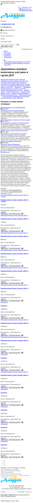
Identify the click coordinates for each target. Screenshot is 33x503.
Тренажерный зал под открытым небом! (12, 110)
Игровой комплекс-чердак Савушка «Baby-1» (15, 218)
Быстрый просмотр (15, 213)
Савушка (3, 212)
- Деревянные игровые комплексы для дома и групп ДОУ (16, 87)
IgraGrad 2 (4, 358)
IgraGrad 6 (4, 427)
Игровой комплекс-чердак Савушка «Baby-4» (15, 340)
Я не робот (21, 491)
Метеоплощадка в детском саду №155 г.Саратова (15, 123)
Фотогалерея (7, 57)
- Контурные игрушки (12, 91)
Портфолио (7, 55)
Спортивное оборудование (8, 82)
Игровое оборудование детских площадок (13, 79)
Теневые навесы (15, 84)
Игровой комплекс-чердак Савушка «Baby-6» (15, 253)
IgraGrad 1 (4, 305)
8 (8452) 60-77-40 (8, 24)
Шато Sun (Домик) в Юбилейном (10, 144)
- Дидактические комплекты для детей (14, 89)
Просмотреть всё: (16, 210)
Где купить (7, 52)
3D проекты (7, 54)
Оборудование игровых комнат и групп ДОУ (17, 61)
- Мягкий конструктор (24, 95)
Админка (22, 6)
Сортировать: (4, 191)
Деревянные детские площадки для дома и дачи (14, 81)
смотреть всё (6, 152)
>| (4, 465)
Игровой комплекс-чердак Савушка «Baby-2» (15, 271)
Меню (6, 51)
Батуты (22, 84)
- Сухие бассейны (6, 96)
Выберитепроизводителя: (5, 189)
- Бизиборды (17, 87)
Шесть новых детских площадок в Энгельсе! (14, 133)
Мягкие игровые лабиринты (15, 98)
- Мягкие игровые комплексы (19, 93)
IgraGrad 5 (4, 444)
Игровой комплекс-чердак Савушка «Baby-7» (15, 288)
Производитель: (5, 210)
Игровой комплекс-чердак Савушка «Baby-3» (15, 236)
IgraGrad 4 (4, 410)
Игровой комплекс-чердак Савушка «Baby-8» (15, 323)
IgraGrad (3, 316)
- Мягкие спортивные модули (15, 94)
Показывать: (4, 193)
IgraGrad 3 (4, 392)
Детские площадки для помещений (15, 84)
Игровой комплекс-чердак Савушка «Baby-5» (15, 375)
